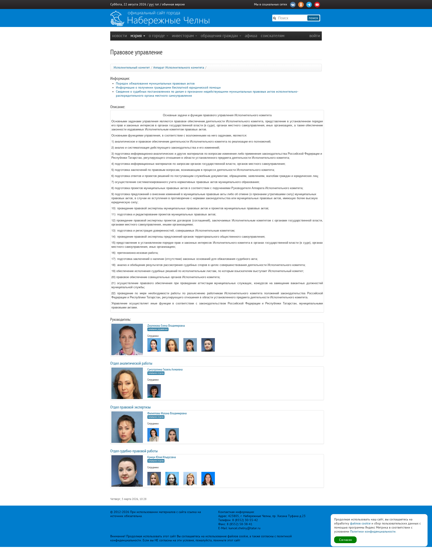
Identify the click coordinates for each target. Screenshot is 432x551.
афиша (251, 35)
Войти (314, 35)
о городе (157, 35)
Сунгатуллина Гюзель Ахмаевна (165, 369)
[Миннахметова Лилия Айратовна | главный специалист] (172, 437)
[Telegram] (309, 4)
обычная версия (173, 4)
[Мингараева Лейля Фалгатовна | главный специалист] (154, 481)
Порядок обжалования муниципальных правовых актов (155, 83)
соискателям (272, 35)
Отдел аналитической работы (131, 363)
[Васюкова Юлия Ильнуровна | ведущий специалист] (208, 480)
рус (151, 4)
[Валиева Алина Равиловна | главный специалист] (172, 481)
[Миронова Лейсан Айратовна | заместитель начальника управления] (154, 347)
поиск (313, 18)
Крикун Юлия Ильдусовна (161, 457)
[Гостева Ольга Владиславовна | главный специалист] (154, 392)
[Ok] (300, 4)
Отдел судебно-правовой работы (134, 451)
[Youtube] (317, 4)
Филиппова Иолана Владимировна (167, 413)
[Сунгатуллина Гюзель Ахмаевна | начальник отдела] (172, 347)
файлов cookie (360, 523)
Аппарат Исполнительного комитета (178, 67)
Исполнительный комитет (132, 67)
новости (119, 35)
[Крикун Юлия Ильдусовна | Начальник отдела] (208, 347)
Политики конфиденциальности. (373, 531)
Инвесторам (183, 35)
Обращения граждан (220, 35)
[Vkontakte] (292, 4)
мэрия (136, 35)
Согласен (345, 540)
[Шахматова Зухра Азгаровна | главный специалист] (190, 481)
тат (157, 4)
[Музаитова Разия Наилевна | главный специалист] (154, 434)
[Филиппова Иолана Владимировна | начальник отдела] (190, 347)
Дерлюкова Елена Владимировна (166, 325)
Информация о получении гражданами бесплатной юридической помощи (168, 87)
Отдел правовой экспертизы (130, 407)
